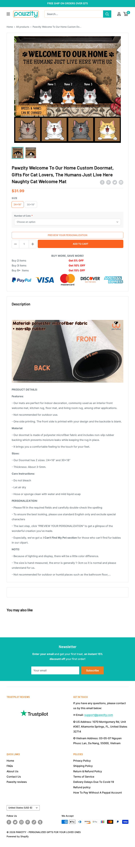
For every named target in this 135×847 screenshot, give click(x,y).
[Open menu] (8, 14)
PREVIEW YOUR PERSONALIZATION (67, 235)
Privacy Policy (82, 760)
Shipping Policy (83, 766)
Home (10, 26)
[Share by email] (121, 182)
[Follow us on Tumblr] (40, 822)
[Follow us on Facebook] (9, 822)
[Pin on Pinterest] (108, 182)
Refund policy (82, 787)
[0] (126, 14)
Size (14, 198)
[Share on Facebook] (102, 182)
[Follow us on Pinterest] (27, 822)
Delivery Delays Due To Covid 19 (93, 781)
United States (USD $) (20, 807)
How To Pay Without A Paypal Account (97, 792)
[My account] (119, 14)
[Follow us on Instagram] (21, 822)
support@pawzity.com (98, 715)
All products (22, 26)
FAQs (10, 766)
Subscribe (92, 670)
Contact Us (14, 776)
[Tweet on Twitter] (114, 182)
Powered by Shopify (18, 836)
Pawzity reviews (17, 781)
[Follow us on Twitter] (15, 822)
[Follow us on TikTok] (34, 822)
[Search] (107, 14)
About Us (12, 771)
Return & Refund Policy (87, 771)
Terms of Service (83, 776)
